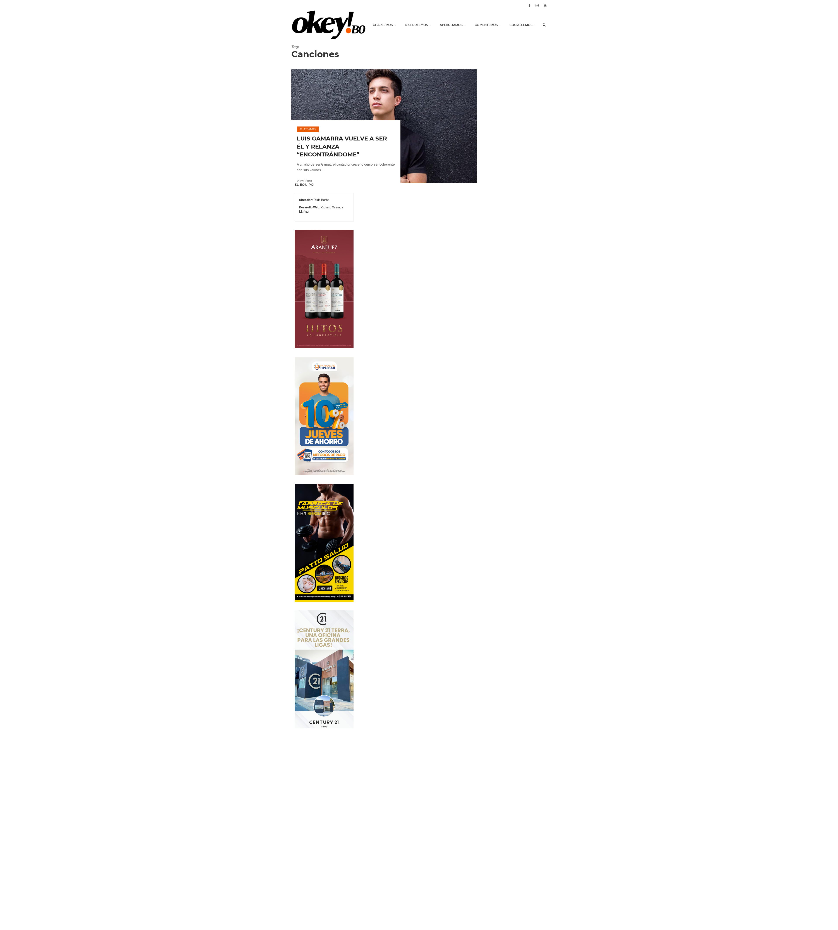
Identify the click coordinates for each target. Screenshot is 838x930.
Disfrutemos (416, 25)
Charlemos (383, 25)
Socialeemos (521, 25)
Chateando (308, 129)
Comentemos (486, 25)
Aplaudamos (451, 25)
